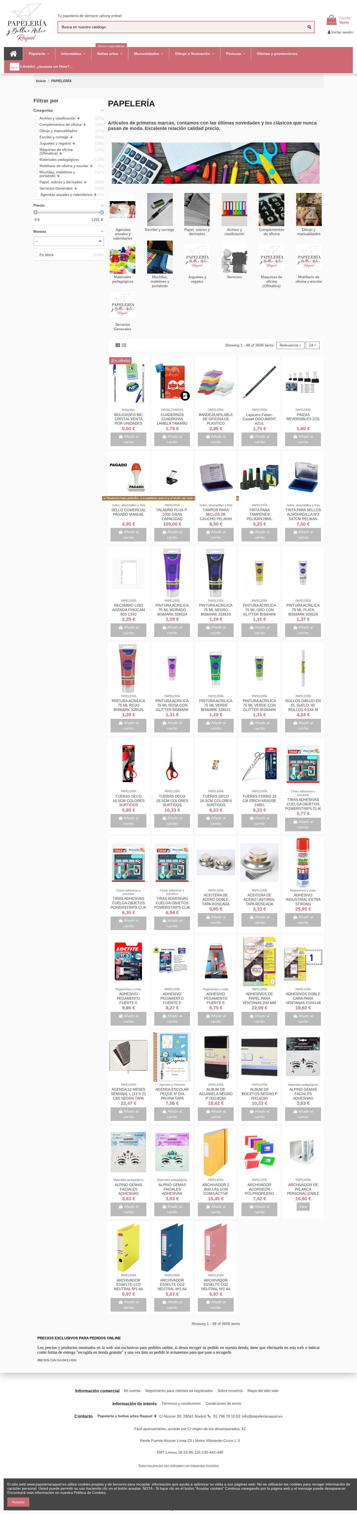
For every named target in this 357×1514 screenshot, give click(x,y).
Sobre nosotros (230, 1390)
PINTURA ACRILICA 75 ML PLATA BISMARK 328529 (303, 609)
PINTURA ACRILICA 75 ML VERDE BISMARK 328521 (215, 705)
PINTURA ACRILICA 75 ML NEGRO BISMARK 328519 (215, 609)
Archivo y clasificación (234, 231)
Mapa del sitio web (262, 1390)
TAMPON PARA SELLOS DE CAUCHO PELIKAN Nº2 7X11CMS (216, 516)
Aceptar (18, 1502)
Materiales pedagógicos (122, 279)
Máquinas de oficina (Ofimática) (271, 281)
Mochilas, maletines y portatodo (160, 281)
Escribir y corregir (159, 229)
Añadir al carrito (131, 439)
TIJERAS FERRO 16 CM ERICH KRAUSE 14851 (260, 800)
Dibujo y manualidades (308, 231)
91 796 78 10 (224, 1416)
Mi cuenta (132, 1390)
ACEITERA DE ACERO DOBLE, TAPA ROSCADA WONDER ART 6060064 (215, 904)
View (303, 1206)
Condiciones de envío (223, 1403)
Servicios (234, 277)
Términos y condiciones (181, 1403)
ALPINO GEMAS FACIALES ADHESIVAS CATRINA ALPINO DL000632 (303, 1098)
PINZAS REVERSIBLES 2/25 (303, 417)
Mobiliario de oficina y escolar (309, 279)
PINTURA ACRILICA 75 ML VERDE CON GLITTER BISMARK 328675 (259, 707)
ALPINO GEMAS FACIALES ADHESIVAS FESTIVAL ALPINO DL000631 (128, 1193)
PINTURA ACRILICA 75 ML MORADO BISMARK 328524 (172, 609)
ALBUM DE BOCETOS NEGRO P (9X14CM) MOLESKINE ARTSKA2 (259, 1098)
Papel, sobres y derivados (197, 231)
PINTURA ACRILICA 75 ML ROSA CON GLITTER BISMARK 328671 (172, 707)
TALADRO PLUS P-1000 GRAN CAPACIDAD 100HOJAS (172, 516)
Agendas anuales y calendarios (122, 234)
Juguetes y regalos (197, 279)
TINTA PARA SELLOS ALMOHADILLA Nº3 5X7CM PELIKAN (303, 514)
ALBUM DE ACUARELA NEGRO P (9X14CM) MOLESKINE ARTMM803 (216, 1098)
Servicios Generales (122, 326)
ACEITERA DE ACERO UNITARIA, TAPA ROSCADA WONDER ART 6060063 (259, 904)
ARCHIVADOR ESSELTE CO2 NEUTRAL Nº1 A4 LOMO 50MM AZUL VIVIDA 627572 (172, 1289)
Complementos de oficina (271, 231)
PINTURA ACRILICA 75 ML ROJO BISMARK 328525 (128, 705)
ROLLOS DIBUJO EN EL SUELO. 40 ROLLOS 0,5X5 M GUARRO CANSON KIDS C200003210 (303, 709)
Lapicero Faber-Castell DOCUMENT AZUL (259, 419)
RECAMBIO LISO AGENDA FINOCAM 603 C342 (128, 609)
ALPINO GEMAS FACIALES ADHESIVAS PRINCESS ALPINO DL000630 (172, 1193)
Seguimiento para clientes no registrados (179, 1390)
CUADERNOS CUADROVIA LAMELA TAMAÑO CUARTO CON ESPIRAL (172, 423)
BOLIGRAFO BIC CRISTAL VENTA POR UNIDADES (128, 419)
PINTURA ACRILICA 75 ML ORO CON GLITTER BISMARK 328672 (259, 612)
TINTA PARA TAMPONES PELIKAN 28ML (259, 514)
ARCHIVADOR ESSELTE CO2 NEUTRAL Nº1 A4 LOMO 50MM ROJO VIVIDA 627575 (216, 1289)
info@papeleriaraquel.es (262, 1416)
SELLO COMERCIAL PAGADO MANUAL (128, 512)
